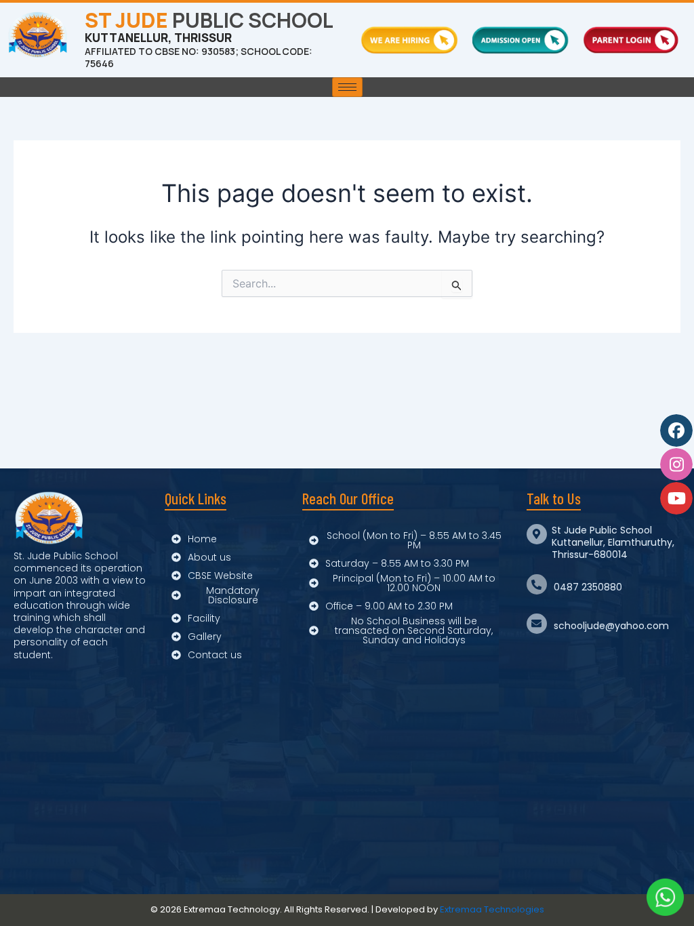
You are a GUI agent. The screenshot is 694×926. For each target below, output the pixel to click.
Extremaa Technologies (492, 909)
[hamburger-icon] (347, 87)
